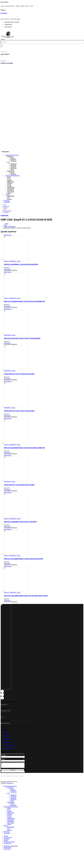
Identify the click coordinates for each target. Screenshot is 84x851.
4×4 (8, 162)
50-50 (12, 169)
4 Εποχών (13, 161)
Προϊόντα (7, 739)
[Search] (1, 45)
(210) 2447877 (4, 13)
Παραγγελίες (8, 24)
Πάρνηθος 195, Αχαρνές (12, 22)
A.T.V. (9, 178)
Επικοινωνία (6, 212)
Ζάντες (8, 194)
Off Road (9, 183)
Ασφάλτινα (13, 164)
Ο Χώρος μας (6, 206)
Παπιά (9, 193)
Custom (9, 180)
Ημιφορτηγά (10, 171)
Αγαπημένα (8, 26)
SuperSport (10, 189)
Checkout (9, 783)
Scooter (9, 186)
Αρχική (4, 204)
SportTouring (11, 187)
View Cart (3, 783)
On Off (9, 184)
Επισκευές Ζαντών (7, 210)
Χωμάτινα (13, 166)
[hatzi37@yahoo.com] (42, 697)
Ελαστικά (5, 207)
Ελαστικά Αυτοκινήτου (12, 155)
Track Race (10, 190)
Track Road (10, 191)
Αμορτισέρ (7, 202)
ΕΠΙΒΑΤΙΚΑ (10, 196)
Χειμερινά (13, 159)
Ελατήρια (6, 200)
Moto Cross (10, 181)
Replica (9, 199)
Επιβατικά (10, 156)
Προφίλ (6, 736)
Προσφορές (4, 215)
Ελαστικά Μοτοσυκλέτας (13, 175)
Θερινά (12, 158)
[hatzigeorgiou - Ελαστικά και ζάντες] (7, 38)
